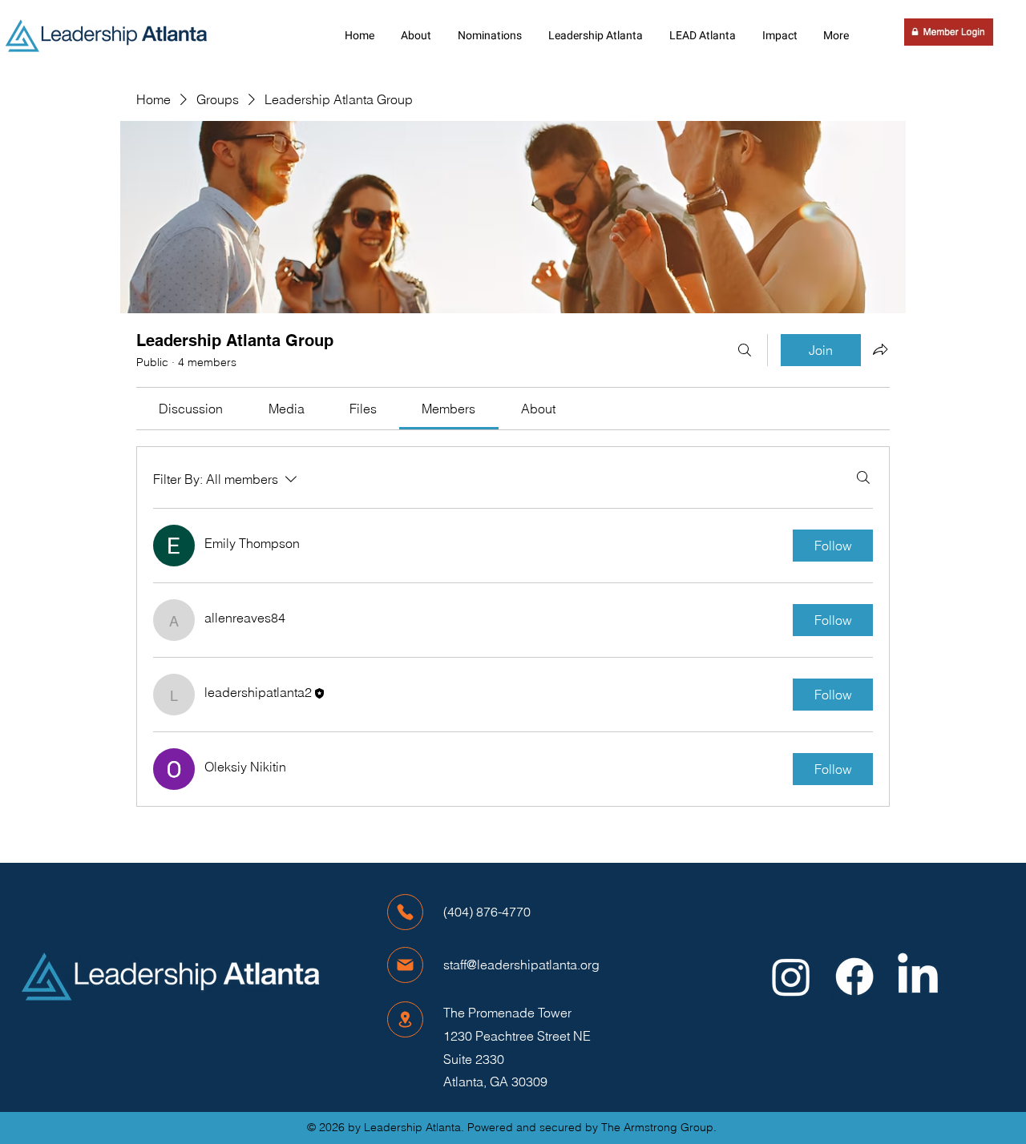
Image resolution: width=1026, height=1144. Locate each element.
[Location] (405, 1019)
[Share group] (880, 349)
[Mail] (405, 965)
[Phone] (405, 912)
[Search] (744, 350)
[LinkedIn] (918, 976)
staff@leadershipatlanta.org (521, 965)
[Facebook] (854, 976)
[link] (191, 409)
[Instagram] (791, 976)
